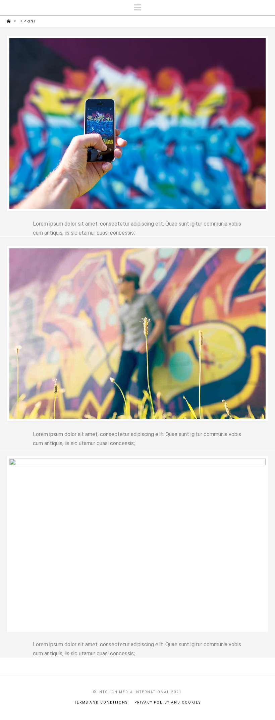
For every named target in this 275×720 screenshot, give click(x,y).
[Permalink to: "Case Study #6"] (137, 123)
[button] (138, 7)
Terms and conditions (101, 702)
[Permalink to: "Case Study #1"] (137, 544)
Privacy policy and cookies (167, 702)
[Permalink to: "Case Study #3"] (137, 333)
